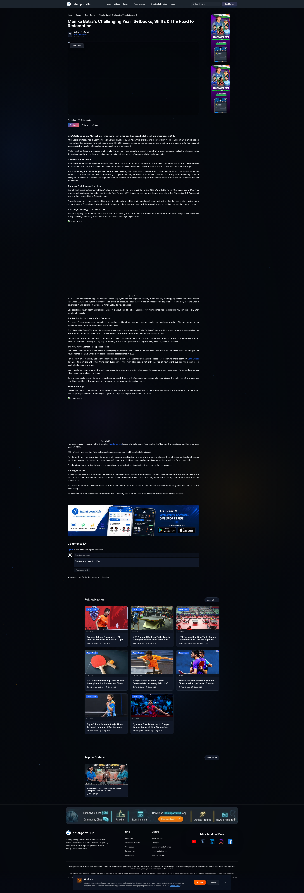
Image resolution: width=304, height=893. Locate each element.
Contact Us (129, 847)
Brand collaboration (159, 4)
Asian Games (157, 838)
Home (108, 4)
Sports (125, 4)
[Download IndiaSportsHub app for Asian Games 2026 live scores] (220, 89)
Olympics (155, 843)
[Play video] (106, 775)
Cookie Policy (175, 886)
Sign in (70, 550)
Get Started (229, 4)
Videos (117, 4)
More (173, 4)
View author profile (80, 34)
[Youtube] (194, 842)
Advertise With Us (132, 843)
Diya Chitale (193, 359)
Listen (75, 125)
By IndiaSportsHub (81, 32)
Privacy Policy (130, 851)
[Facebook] (230, 842)
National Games (158, 855)
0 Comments (86, 120)
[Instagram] (221, 842)
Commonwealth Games (161, 847)
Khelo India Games (159, 851)
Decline (213, 882)
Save (86, 125)
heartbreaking (115, 444)
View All (210, 600)
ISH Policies (130, 855)
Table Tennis (90, 15)
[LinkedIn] (212, 842)
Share (97, 125)
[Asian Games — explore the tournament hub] (220, 38)
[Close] (225, 882)
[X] (203, 842)
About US (129, 838)
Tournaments (139, 4)
